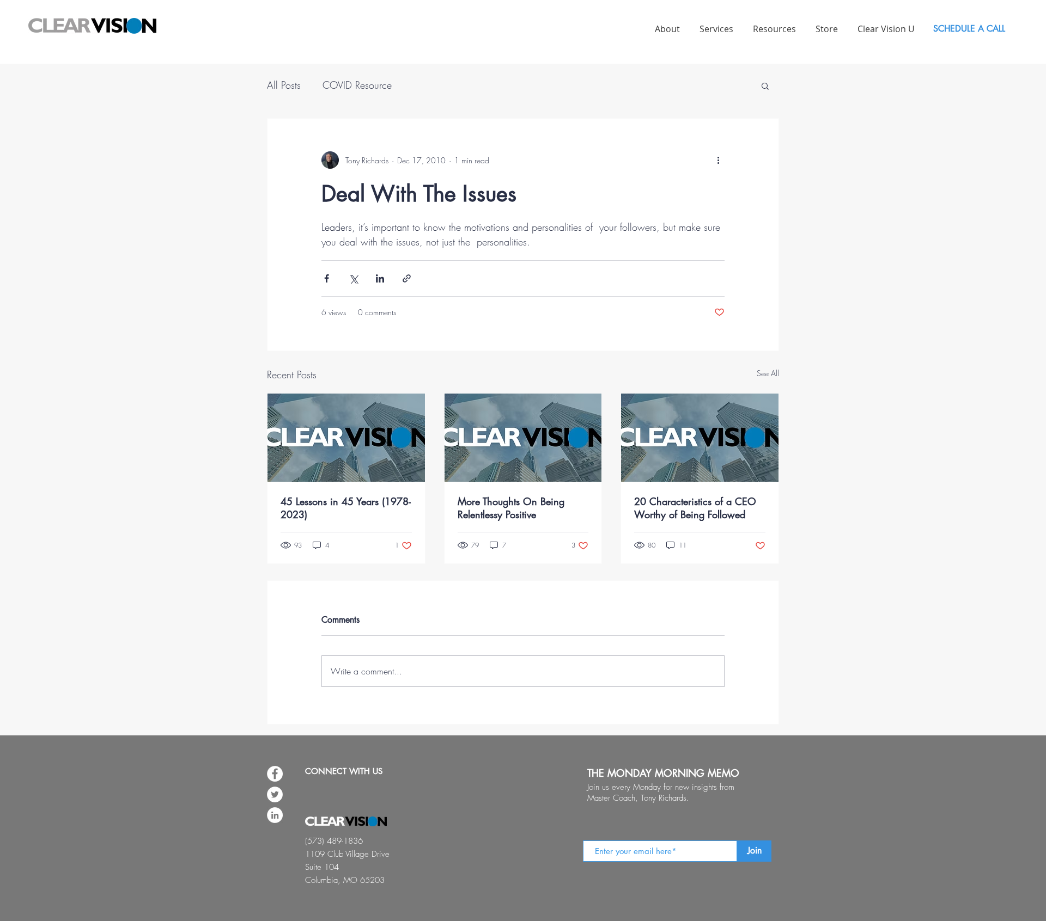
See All (768, 373)
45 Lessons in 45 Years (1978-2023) (346, 508)
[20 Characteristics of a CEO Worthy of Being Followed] (700, 438)
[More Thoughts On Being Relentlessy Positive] (523, 438)
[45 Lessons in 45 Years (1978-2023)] (346, 438)
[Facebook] (275, 774)
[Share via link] (407, 278)
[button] (765, 85)
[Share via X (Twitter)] (353, 278)
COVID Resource (357, 84)
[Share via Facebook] (326, 278)
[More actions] (718, 160)
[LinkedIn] (275, 815)
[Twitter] (275, 794)
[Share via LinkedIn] (380, 278)
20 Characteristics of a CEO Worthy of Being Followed (695, 508)
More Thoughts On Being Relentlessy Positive (511, 508)
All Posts (284, 84)
